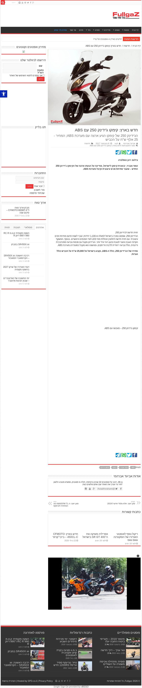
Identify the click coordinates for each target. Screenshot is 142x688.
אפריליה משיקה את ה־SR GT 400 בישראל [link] (95, 535)
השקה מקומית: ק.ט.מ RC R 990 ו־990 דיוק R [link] (16, 234)
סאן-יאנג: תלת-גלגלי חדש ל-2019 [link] (121, 503)
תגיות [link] (7, 227)
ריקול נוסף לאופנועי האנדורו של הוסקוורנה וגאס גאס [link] (126, 536)
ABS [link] (133, 467)
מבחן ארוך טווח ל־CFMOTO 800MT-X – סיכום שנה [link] (17, 210)
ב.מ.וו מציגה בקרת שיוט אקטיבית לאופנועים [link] (67, 653)
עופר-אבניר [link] (124, 467)
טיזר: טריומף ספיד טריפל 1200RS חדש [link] (65, 663)
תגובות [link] (17, 227)
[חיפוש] (3, 2)
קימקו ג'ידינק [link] (105, 467)
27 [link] (105, 667)
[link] (3, 93)
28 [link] (108, 653)
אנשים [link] (117, 30)
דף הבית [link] (135, 30)
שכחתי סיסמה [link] (37, 193)
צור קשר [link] (73, 30)
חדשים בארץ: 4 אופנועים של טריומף (106, 39)
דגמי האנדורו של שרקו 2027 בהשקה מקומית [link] (16, 268)
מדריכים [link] (107, 30)
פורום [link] (81, 30)
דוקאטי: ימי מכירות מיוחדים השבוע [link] (66, 640)
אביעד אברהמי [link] (129, 143)
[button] (138, 556)
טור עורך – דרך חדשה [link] (113, 650)
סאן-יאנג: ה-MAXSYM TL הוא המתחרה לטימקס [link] (66, 504)
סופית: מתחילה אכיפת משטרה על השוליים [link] (112, 663)
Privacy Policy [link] (46, 681)
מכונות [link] (126, 30)
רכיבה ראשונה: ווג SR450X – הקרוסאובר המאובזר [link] (16, 256)
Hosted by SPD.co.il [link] (27, 681)
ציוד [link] (89, 30)
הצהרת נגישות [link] (9, 681)
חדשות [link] (127, 46)
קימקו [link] (114, 467)
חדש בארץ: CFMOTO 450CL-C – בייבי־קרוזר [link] (65, 535)
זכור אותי (38, 186)
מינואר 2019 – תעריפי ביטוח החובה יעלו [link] (112, 640)
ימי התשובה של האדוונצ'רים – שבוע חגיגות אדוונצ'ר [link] (16, 279)
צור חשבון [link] (39, 189)
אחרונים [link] (40, 227)
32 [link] (106, 644)
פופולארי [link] (28, 227)
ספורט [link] (97, 30)
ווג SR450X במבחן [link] (20, 244)
